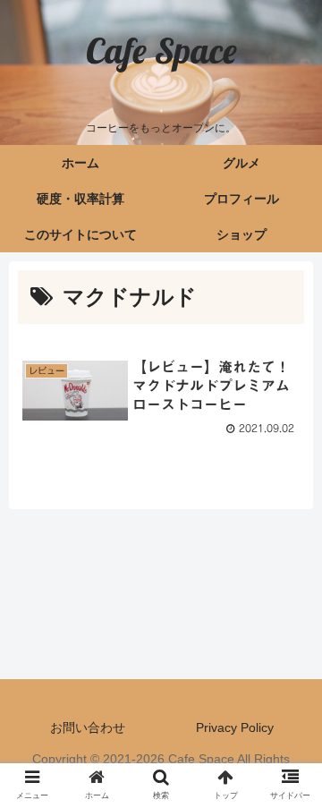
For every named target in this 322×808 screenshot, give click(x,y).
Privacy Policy (235, 727)
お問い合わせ (87, 727)
